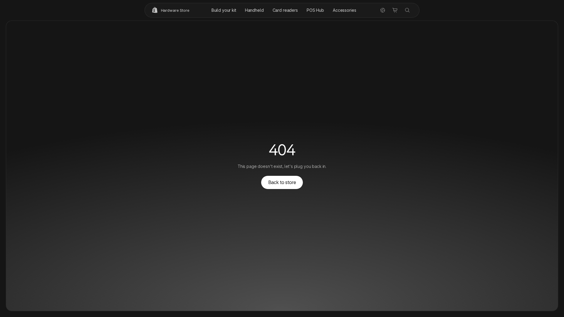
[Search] (407, 10)
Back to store (282, 182)
